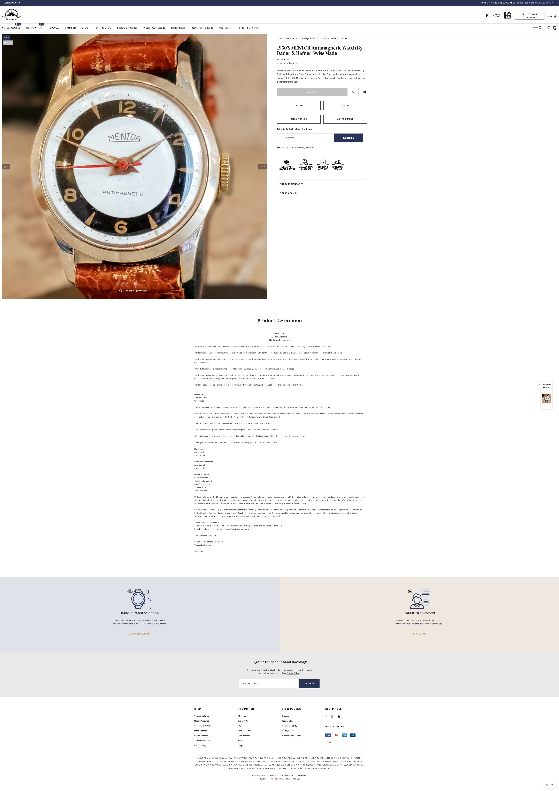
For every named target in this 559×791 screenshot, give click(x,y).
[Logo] (11, 15)
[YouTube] (340, 716)
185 (282, 147)
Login (549, 16)
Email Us (345, 106)
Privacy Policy (292, 673)
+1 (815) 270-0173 (11, 3)
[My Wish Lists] (549, 29)
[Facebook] (328, 716)
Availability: (283, 63)
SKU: (279, 60)
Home (279, 39)
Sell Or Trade (299, 119)
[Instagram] (333, 716)
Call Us (299, 106)
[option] (134, 166)
